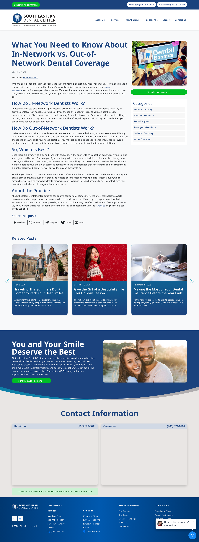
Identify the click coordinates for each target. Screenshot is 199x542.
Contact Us (180, 19)
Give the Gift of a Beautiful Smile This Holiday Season (99, 291)
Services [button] (115, 19)
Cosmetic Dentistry (144, 115)
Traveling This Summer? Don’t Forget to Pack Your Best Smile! (38, 291)
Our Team (123, 515)
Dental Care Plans (163, 511)
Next (191, 281)
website (101, 205)
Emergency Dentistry (145, 127)
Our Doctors (124, 511)
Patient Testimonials (164, 515)
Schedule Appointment (25, 4)
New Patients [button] (133, 19)
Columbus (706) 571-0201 (172, 4)
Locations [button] (151, 19)
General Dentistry (143, 109)
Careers (167, 19)
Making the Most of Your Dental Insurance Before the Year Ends (158, 291)
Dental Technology (127, 518)
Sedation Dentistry (143, 133)
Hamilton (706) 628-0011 (141, 4)
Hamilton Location (163, 518)
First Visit (123, 522)
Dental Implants (142, 121)
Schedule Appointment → (31, 380)
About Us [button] (100, 19)
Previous (7, 281)
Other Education (30, 77)
